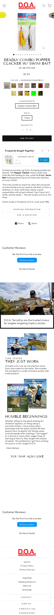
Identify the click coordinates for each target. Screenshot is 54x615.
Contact (26, 597)
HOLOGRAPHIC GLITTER (47, 85)
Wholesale (27, 590)
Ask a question (27, 215)
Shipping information (27, 209)
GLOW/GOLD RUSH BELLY (13, 85)
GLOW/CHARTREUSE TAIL (13, 93)
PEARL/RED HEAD (20, 85)
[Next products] (49, 151)
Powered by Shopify (27, 613)
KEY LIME (33, 93)
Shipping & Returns (27, 582)
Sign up (26, 604)
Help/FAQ (27, 578)
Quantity (27, 125)
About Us (27, 585)
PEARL (27, 85)
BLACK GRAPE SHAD (33, 85)
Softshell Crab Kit (26, 156)
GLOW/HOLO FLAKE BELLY (7, 85)
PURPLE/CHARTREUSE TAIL (40, 85)
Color (27, 80)
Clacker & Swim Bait (27, 105)
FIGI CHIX (40, 93)
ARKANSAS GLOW (20, 93)
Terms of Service (27, 569)
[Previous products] (42, 151)
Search (27, 562)
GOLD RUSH (27, 93)
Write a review (27, 260)
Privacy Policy (27, 566)
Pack (27, 113)
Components (27, 101)
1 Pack (27, 118)
